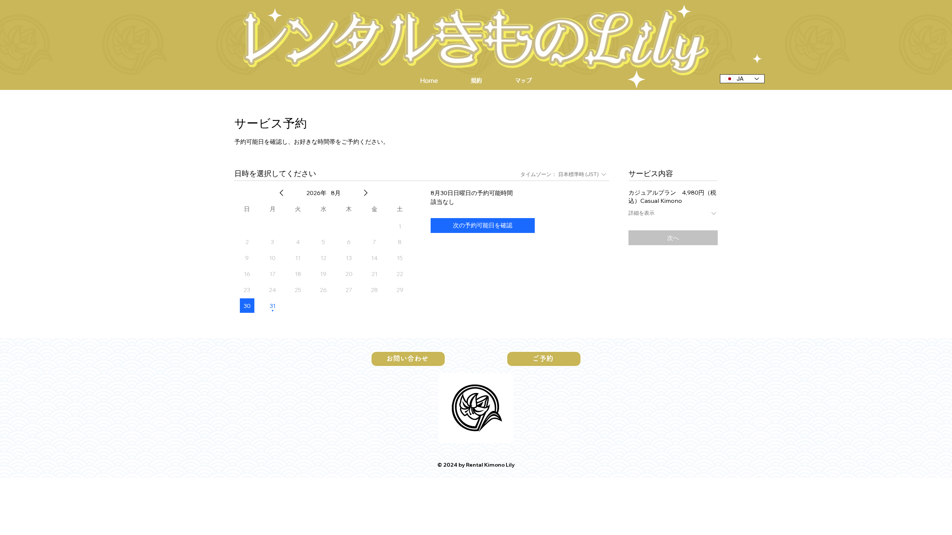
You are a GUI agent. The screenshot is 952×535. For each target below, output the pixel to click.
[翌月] (365, 192)
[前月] (281, 192)
